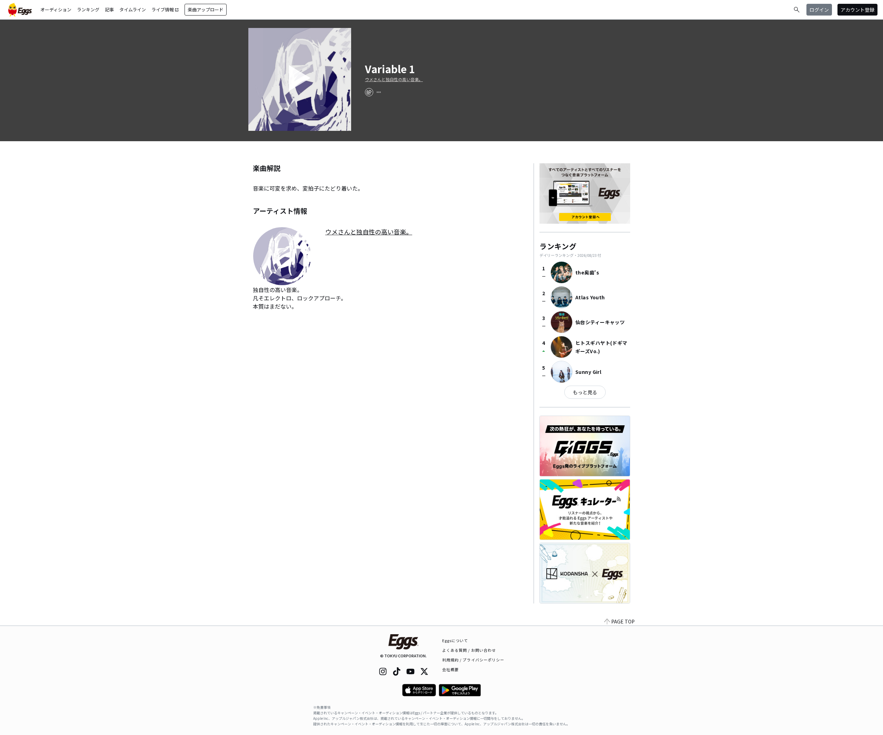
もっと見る (585, 392)
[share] (369, 92)
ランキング (88, 9)
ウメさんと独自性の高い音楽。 (394, 79)
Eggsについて (455, 640)
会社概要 (450, 669)
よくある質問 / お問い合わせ (469, 650)
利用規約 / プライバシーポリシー (473, 660)
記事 (109, 9)
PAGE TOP (623, 621)
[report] (379, 92)
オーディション (55, 9)
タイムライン (132, 9)
